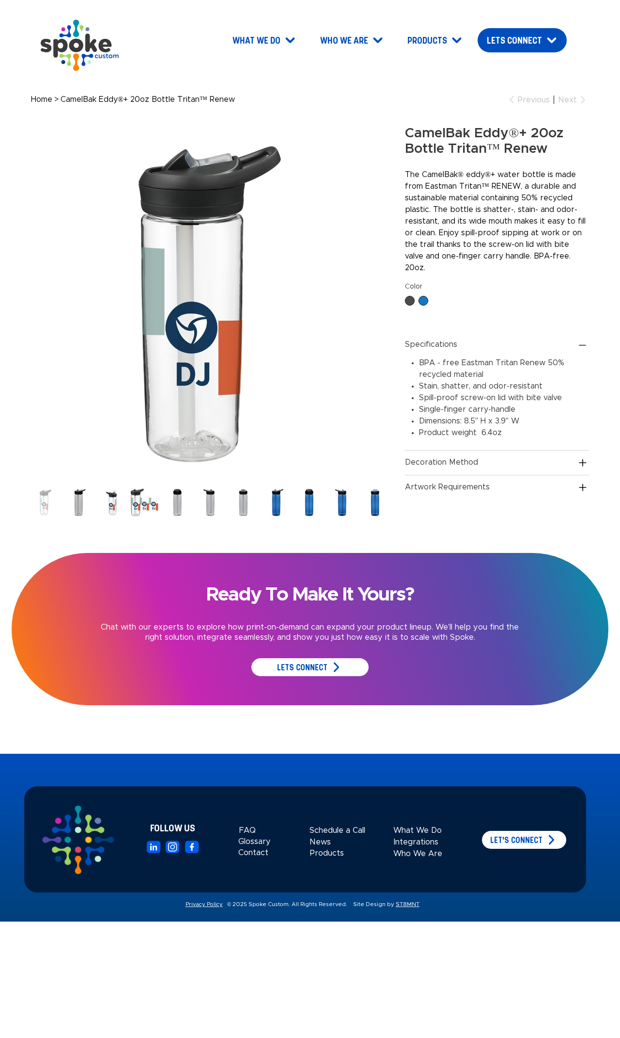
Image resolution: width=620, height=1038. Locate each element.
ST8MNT (407, 904)
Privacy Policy (204, 904)
